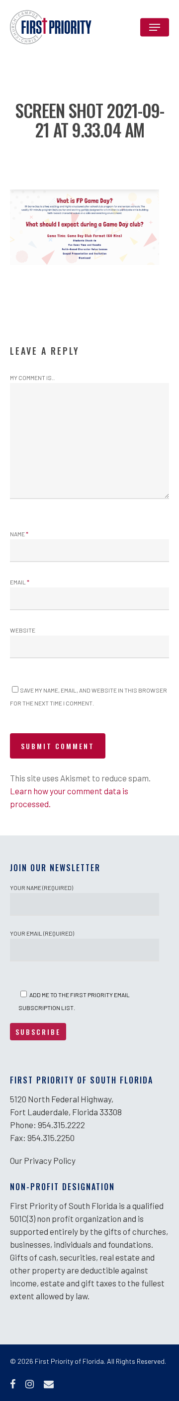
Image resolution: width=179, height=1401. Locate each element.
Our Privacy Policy (43, 1160)
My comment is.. (32, 377)
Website (22, 630)
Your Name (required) (41, 887)
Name (19, 533)
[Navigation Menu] (154, 27)
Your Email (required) (42, 933)
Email (19, 581)
